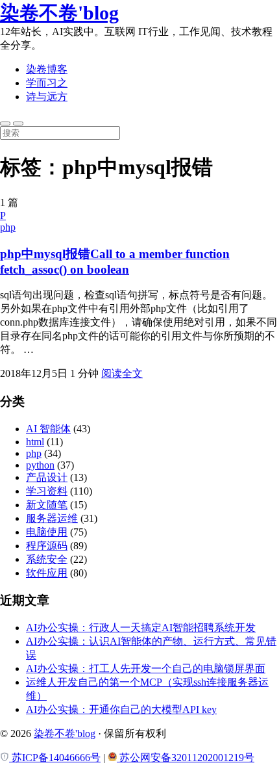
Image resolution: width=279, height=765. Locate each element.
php (8, 227)
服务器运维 (52, 518)
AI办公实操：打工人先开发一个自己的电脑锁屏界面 (145, 668)
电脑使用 (46, 532)
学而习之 (46, 82)
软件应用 (46, 572)
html (35, 441)
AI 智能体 (48, 428)
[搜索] (5, 123)
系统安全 (46, 559)
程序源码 (46, 545)
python (40, 465)
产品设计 (46, 477)
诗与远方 (46, 96)
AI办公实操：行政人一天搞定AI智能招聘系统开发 (141, 627)
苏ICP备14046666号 (55, 757)
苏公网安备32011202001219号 (185, 757)
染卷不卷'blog (59, 12)
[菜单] (18, 123)
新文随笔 (46, 504)
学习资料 (46, 491)
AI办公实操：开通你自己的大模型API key (121, 709)
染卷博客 (46, 69)
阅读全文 (122, 373)
